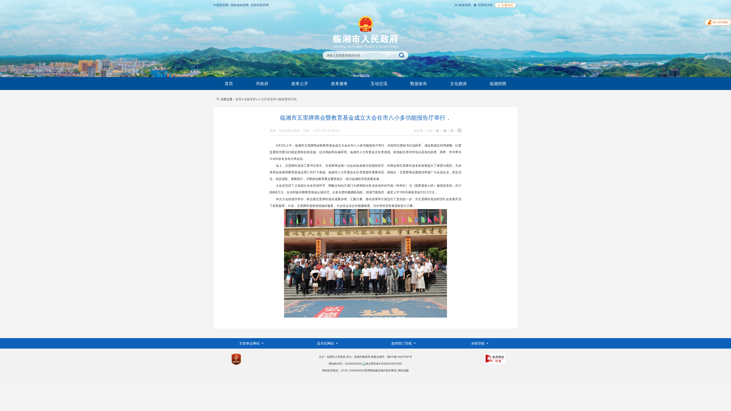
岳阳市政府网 (260, 5)
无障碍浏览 (485, 5)
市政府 (262, 83)
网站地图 (403, 370)
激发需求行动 (287, 99)
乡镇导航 (478, 343)
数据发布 (418, 83)
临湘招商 (498, 83)
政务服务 (339, 83)
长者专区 (506, 5)
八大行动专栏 (267, 99)
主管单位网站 (250, 343)
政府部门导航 (402, 343)
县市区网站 (326, 343)
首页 (229, 83)
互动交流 (379, 83)
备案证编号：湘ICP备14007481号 (391, 356)
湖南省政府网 (239, 5)
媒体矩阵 (464, 5)
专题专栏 (250, 99)
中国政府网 (220, 5)
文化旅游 (458, 83)
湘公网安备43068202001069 (384, 363)
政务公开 (299, 83)
